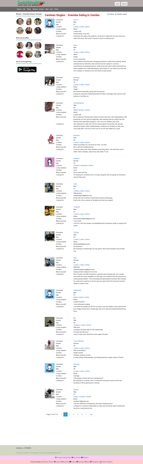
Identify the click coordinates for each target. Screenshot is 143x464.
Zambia (87, 27)
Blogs (29, 9)
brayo (75, 45)
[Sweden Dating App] (27, 66)
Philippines (95, 462)
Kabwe (75, 297)
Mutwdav (76, 364)
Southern (82, 397)
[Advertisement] (29, 103)
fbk (74, 318)
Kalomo (76, 397)
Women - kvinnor (38, 9)
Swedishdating (78, 103)
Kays (75, 258)
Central (81, 297)
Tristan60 (76, 207)
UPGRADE (27, 448)
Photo (56, 9)
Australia (66, 462)
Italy (87, 462)
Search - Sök (21, 9)
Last (91, 414)
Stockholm (76, 457)
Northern (81, 110)
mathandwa (77, 290)
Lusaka (75, 27)
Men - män (49, 9)
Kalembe (76, 158)
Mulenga (76, 77)
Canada (58, 462)
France (73, 462)
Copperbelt (84, 165)
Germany (81, 462)
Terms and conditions (22, 453)
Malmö (85, 457)
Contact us (19, 448)
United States (48, 462)
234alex (76, 232)
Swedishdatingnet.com (54, 453)
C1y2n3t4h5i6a (78, 341)
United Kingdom (107, 462)
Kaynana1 (76, 135)
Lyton (75, 184)
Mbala (75, 110)
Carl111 (76, 20)
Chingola (76, 165)
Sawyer (76, 390)
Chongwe (76, 325)
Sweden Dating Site (63, 457)
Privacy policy (34, 453)
